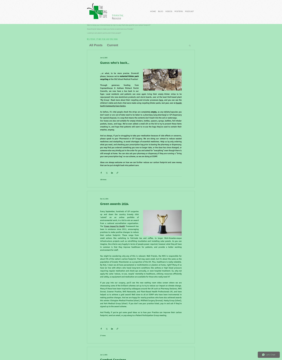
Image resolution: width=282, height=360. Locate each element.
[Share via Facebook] (101, 173)
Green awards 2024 (114, 204)
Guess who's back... (114, 63)
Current (112, 45)
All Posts (96, 45)
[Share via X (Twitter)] (107, 173)
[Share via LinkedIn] (112, 173)
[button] (190, 46)
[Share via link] (117, 173)
